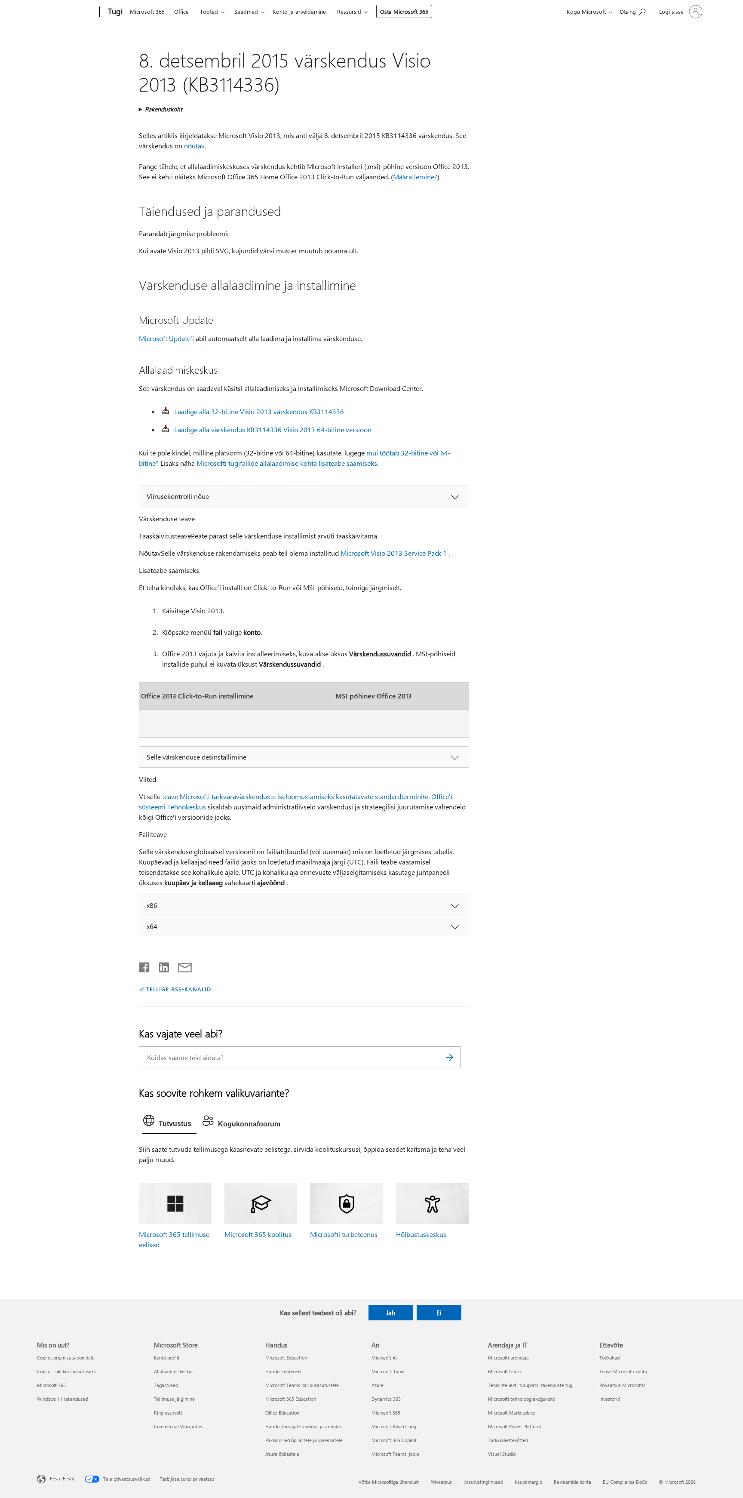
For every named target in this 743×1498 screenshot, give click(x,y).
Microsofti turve (388, 1371)
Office (181, 11)
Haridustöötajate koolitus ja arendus (303, 1426)
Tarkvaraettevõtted (508, 1440)
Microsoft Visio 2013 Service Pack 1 (394, 552)
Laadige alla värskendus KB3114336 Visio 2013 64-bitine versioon (273, 429)
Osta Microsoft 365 (404, 11)
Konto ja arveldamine (299, 11)
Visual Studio (502, 1454)
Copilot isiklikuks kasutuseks (66, 1371)
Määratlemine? (415, 176)
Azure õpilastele (282, 1454)
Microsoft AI (384, 1357)
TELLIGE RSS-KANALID (178, 989)
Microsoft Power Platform (514, 1426)
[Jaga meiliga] (181, 966)
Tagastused (166, 1385)
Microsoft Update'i (166, 338)
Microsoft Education (286, 1357)
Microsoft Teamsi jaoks (396, 1454)
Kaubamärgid (528, 1482)
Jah (390, 1312)
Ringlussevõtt (168, 1412)
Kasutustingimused (483, 1482)
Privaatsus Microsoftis (622, 1385)
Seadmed (246, 11)
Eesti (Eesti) (62, 1478)
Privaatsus (441, 1482)
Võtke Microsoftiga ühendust (389, 1482)
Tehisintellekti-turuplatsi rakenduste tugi (531, 1385)
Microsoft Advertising (394, 1426)
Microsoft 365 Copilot (394, 1440)
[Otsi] (450, 1057)
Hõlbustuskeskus (421, 1234)
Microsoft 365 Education (290, 1399)
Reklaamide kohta (572, 1482)
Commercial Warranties (178, 1426)
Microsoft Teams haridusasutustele (302, 1385)
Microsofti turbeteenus (344, 1234)
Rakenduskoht (163, 109)
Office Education (282, 1412)
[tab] (169, 1122)
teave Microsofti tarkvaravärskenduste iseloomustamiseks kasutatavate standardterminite (295, 796)
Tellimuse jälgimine (174, 1399)
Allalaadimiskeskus (173, 1371)
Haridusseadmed (283, 1371)
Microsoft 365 (147, 11)
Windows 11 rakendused (62, 1399)
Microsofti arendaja (508, 1357)
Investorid (609, 1399)
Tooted (209, 11)
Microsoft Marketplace (511, 1412)
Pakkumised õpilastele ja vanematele (304, 1440)
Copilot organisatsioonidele (66, 1357)
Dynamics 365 (386, 1399)
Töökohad (609, 1357)
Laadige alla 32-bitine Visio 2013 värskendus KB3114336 (259, 411)
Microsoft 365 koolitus (258, 1234)
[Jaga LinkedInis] (160, 966)
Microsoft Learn (504, 1371)
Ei (439, 1312)
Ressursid (349, 11)
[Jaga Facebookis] (145, 966)
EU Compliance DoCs (625, 1482)
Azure (378, 1385)
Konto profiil (166, 1357)
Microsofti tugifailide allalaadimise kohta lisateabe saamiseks (286, 463)
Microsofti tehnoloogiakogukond (521, 1399)
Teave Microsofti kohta (623, 1371)
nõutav (194, 145)
